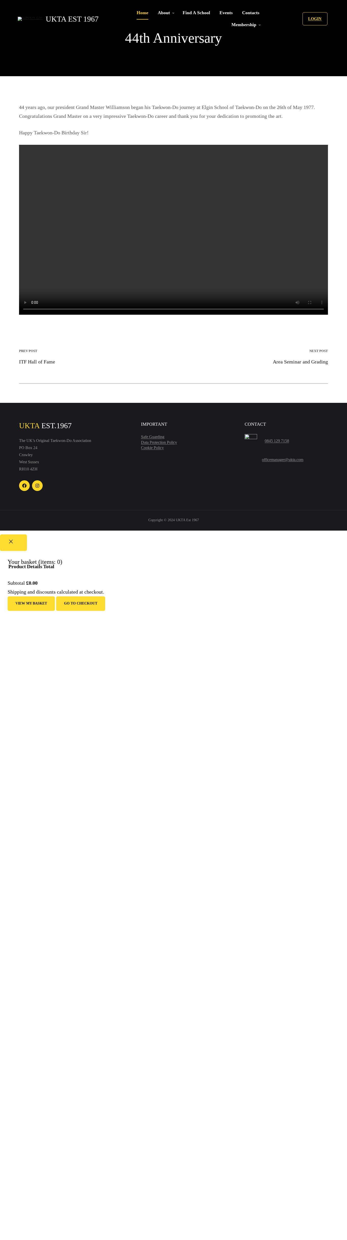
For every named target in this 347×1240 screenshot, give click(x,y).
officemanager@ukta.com (282, 459)
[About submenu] (173, 13)
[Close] (13, 542)
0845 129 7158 (277, 441)
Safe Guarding (152, 437)
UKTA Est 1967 (72, 19)
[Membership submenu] (260, 25)
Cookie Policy (152, 448)
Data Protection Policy (159, 442)
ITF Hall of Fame (37, 361)
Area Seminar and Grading (300, 361)
